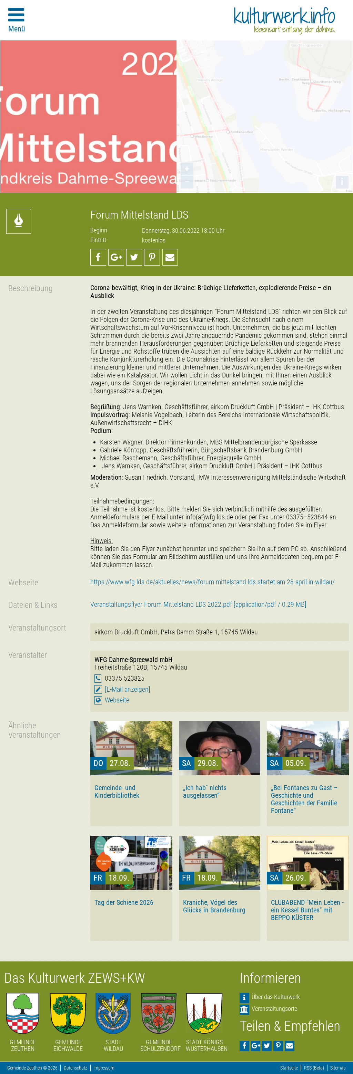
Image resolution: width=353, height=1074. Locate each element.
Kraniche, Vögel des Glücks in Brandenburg (214, 906)
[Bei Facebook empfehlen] (98, 257)
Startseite (289, 1068)
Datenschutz (75, 1068)
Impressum (103, 1068)
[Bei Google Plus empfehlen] (116, 257)
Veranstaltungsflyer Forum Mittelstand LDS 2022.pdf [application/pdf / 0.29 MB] (198, 604)
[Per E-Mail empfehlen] (170, 257)
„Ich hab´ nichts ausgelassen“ (204, 791)
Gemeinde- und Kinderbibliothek (116, 791)
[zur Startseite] (284, 21)
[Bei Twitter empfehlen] (134, 257)
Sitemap (338, 1068)
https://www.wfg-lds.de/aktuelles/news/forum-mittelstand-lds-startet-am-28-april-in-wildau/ (212, 582)
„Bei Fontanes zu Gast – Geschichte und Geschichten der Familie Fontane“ (304, 799)
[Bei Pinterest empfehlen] (152, 257)
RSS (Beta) (314, 1068)
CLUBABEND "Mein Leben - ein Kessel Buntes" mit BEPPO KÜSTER (307, 910)
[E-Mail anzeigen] (127, 689)
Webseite (117, 700)
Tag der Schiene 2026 (123, 902)
